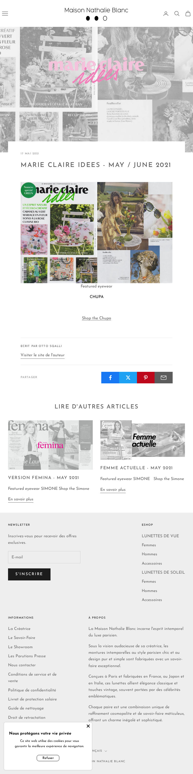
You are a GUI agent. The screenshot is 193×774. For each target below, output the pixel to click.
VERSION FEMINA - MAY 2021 (43, 478)
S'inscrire (29, 574)
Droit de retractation (26, 718)
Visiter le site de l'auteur (43, 355)
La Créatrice (19, 629)
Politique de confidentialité (32, 690)
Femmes (149, 545)
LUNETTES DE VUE (160, 536)
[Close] (88, 726)
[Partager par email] (163, 377)
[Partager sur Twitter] (128, 377)
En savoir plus (20, 499)
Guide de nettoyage (26, 708)
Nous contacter (22, 665)
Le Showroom (20, 647)
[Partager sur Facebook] (110, 377)
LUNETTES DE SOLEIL (163, 573)
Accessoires (152, 564)
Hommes (149, 554)
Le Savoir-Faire (21, 638)
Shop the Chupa (96, 318)
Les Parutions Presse (27, 656)
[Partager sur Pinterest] (146, 377)
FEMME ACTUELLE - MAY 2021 (136, 468)
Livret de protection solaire (32, 699)
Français (94, 751)
